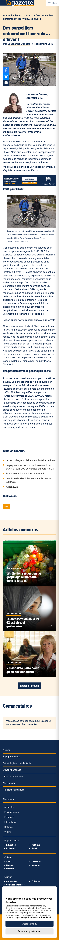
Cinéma (9, 865)
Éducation (11, 845)
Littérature (37, 862)
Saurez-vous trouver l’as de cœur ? (24, 473)
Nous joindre (9, 783)
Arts (8, 862)
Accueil (7, 15)
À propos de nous (11, 756)
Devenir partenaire (12, 770)
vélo (6, 506)
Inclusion (10, 848)
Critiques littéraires (15, 885)
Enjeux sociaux (24, 15)
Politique (36, 845)
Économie (9, 817)
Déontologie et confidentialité (17, 763)
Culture (8, 857)
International (10, 822)
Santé (34, 848)
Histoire (10, 868)
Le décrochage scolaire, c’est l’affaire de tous (30, 460)
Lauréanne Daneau (19, 44)
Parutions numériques (13, 790)
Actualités (9, 807)
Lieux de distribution (13, 776)
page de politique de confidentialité (34, 917)
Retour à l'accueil (29, 685)
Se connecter (29, 724)
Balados (8, 827)
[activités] (29, 185)
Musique (36, 865)
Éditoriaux (36, 881)
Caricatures (11, 881)
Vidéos (7, 832)
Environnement (15, 57)
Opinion (8, 877)
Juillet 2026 (11, 486)
